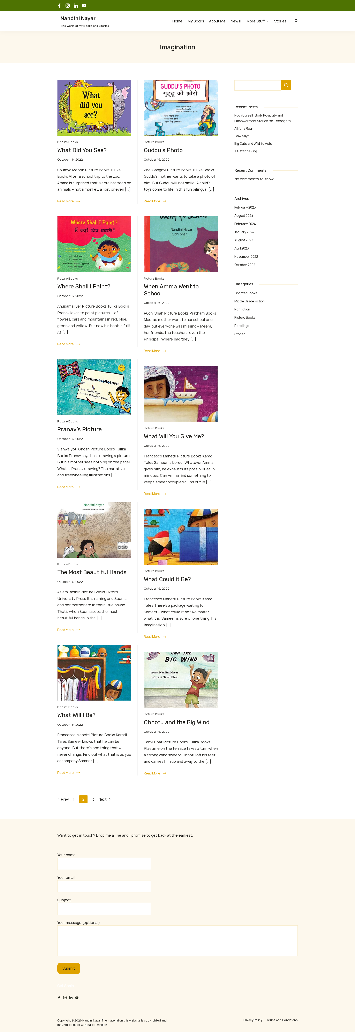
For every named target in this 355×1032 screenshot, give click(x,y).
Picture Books (67, 142)
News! (236, 21)
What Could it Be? (167, 579)
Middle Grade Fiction (249, 301)
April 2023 (241, 248)
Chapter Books (245, 293)
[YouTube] (84, 5)
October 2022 (244, 264)
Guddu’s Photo (163, 150)
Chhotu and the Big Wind (177, 722)
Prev (65, 799)
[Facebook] (59, 5)
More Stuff (256, 21)
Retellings (241, 325)
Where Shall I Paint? (83, 286)
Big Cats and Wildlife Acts (253, 143)
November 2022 (246, 256)
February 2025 (245, 207)
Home (177, 21)
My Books (196, 21)
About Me (217, 21)
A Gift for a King (245, 151)
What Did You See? (82, 150)
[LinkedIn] (76, 5)
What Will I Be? (76, 715)
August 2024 (243, 215)
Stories (280, 21)
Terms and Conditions (282, 1020)
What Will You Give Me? (174, 436)
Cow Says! (242, 136)
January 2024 (244, 232)
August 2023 (243, 240)
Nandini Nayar (78, 18)
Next (102, 799)
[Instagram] (68, 5)
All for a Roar (243, 128)
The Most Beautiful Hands (92, 572)
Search (286, 85)
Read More (65, 201)
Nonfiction (242, 309)
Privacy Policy (252, 1020)
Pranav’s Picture (79, 429)
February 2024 (245, 224)
